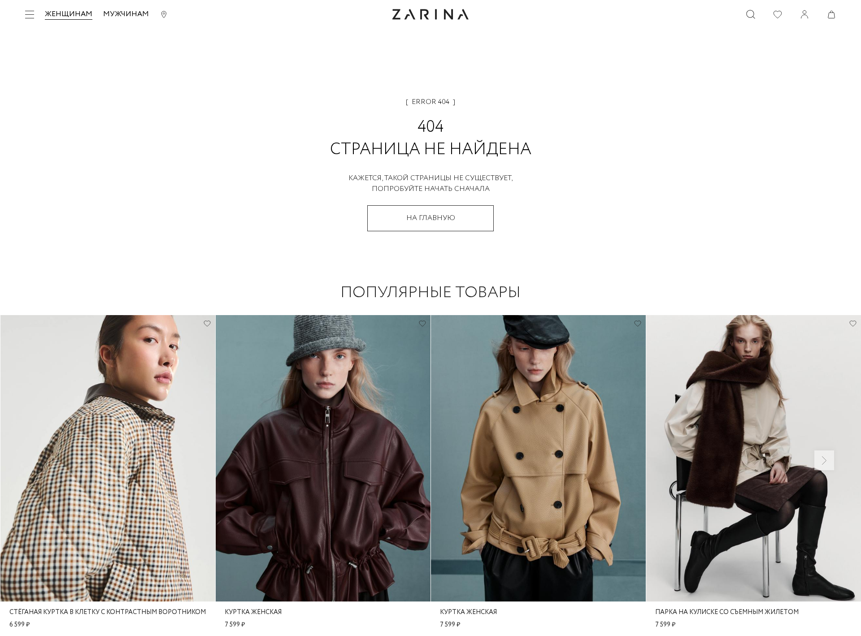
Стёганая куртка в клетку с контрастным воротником (107, 612)
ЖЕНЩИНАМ (68, 14)
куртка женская (253, 612)
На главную (430, 218)
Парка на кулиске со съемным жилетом (727, 612)
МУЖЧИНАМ (126, 14)
